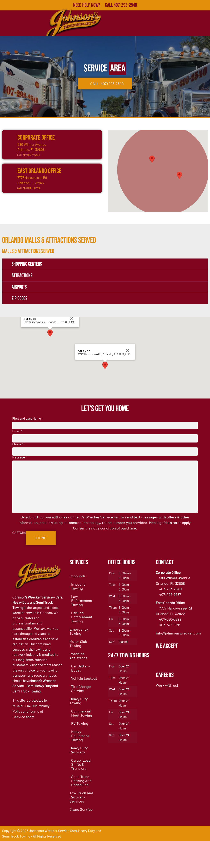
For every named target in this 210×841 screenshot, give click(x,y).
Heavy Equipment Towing (80, 735)
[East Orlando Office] (9, 171)
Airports (19, 287)
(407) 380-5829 (28, 188)
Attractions (22, 275)
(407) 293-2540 (28, 155)
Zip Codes (19, 298)
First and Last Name (27, 418)
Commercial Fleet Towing (81, 713)
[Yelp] (183, 833)
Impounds (78, 576)
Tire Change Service (81, 688)
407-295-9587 (170, 594)
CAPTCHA (19, 532)
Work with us (166, 685)
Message (19, 457)
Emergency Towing (79, 631)
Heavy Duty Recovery (79, 750)
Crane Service (81, 809)
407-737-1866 (169, 624)
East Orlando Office (39, 171)
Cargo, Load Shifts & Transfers (81, 764)
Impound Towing (78, 586)
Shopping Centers (27, 264)
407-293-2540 (170, 589)
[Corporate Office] (9, 137)
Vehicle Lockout (84, 678)
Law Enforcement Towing (81, 600)
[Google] (174, 833)
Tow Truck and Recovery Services (81, 797)
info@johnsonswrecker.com (178, 633)
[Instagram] (203, 833)
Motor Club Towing (78, 643)
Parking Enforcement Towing (81, 617)
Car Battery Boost (80, 668)
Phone (17, 444)
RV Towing (79, 723)
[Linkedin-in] (193, 833)
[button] (152, 159)
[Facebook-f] (164, 833)
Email (17, 431)
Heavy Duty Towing (79, 701)
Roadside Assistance (79, 655)
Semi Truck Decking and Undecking (81, 780)
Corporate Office (36, 138)
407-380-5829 (170, 619)
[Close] (71, 318)
